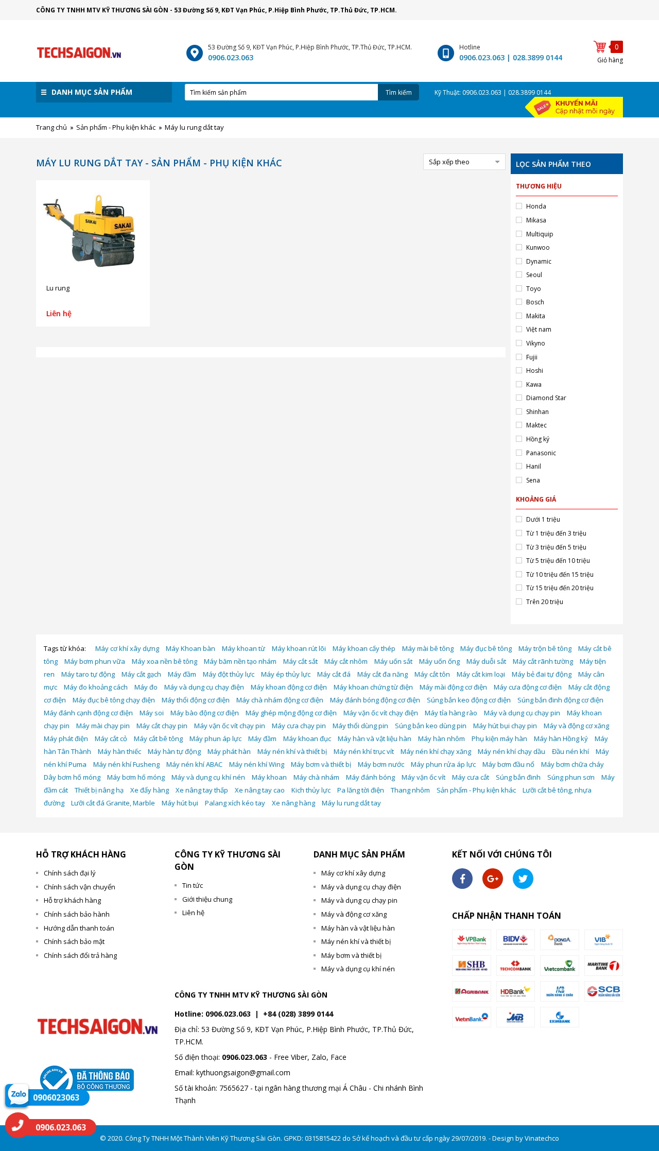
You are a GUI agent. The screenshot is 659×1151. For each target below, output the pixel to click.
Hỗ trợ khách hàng (72, 900)
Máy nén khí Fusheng (126, 764)
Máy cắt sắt (300, 661)
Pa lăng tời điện (360, 790)
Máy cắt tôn (432, 674)
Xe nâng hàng (293, 803)
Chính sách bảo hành (77, 914)
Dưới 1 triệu (543, 519)
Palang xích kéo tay (235, 803)
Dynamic (538, 261)
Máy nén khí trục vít (364, 751)
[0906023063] (16, 1095)
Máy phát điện (66, 738)
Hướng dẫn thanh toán (79, 928)
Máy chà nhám (316, 777)
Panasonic (541, 453)
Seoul (534, 274)
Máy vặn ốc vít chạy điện (380, 712)
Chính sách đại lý (70, 873)
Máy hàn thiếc (119, 751)
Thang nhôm (410, 790)
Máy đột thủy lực (228, 674)
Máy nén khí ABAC (194, 764)
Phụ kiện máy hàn (499, 738)
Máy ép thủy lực (285, 674)
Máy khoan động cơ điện (289, 687)
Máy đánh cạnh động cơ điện (88, 712)
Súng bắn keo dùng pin (430, 725)
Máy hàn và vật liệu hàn (374, 738)
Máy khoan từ (243, 648)
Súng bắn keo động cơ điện (469, 700)
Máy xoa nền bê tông (164, 661)
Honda (536, 206)
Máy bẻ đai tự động (541, 674)
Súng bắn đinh (518, 777)
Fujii (531, 357)
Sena (533, 480)
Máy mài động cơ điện (453, 687)
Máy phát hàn (229, 751)
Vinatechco (542, 1138)
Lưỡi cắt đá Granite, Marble (113, 803)
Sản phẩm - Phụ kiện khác (476, 790)
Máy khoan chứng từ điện (373, 687)
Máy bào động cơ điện (204, 712)
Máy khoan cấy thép (364, 648)
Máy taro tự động (88, 674)
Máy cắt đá (334, 674)
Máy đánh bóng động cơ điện (375, 700)
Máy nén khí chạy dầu (511, 751)
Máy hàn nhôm (441, 738)
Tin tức (192, 885)
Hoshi (534, 370)
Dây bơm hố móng (72, 777)
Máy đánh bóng (370, 777)
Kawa (534, 384)
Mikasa (536, 220)
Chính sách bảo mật (74, 941)
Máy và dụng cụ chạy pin (522, 712)
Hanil (533, 466)
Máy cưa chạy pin (299, 725)
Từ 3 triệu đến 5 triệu (556, 547)
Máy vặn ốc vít (423, 777)
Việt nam (538, 329)
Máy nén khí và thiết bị (292, 751)
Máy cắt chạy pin (161, 725)
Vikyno (535, 343)
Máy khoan (269, 777)
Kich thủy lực (311, 790)
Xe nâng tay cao (260, 790)
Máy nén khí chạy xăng (436, 751)
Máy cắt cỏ (111, 738)
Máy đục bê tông (486, 648)
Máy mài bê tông (428, 648)
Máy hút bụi (180, 803)
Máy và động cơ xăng (576, 725)
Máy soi (152, 712)
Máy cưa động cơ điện (528, 687)
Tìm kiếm (399, 92)
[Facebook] (462, 878)
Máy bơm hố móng (136, 777)
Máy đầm (182, 674)
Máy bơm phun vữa (94, 661)
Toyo (533, 288)
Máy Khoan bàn (190, 648)
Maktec (536, 425)
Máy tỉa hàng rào (451, 712)
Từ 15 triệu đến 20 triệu (560, 587)
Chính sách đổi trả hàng (80, 955)
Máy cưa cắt (470, 777)
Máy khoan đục (307, 738)
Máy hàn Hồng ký (561, 738)
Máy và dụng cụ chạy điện (204, 687)
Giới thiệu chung (207, 899)
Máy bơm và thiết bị (321, 764)
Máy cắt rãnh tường (543, 661)
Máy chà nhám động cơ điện (279, 700)
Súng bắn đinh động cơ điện (560, 700)
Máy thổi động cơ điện (196, 700)
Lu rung (58, 288)
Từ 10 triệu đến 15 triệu (560, 574)
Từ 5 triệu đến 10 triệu (558, 560)
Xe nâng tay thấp (202, 790)
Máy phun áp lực (215, 738)
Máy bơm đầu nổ (508, 764)
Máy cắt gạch (141, 674)
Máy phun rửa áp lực (443, 764)
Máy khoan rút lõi (299, 648)
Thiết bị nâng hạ (99, 790)
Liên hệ (193, 912)
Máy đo (146, 687)
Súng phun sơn (571, 777)
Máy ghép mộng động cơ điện (291, 712)
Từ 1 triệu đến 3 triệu (556, 533)
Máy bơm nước (381, 764)
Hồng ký (537, 439)
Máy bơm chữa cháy (572, 764)
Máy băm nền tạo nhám (240, 661)
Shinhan (537, 411)
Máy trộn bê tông (544, 648)
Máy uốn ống (439, 661)
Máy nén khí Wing (256, 764)
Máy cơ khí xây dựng (127, 648)
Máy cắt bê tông (158, 738)
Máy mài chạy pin (103, 725)
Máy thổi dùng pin (360, 725)
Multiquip (539, 234)
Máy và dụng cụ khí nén (208, 777)
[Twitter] (523, 878)
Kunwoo (538, 247)
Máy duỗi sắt (486, 661)
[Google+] (492, 878)
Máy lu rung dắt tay (351, 803)
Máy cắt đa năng (382, 674)
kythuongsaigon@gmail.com (243, 1072)
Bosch (535, 302)
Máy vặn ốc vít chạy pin (229, 725)
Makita (535, 316)
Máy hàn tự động (174, 751)
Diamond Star (546, 397)
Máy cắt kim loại (481, 674)
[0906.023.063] (18, 1125)
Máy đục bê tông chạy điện (114, 700)
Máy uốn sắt (393, 661)
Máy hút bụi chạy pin (505, 725)
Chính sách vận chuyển (79, 886)
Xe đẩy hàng (149, 790)
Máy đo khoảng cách (96, 687)
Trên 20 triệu (544, 601)
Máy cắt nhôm (346, 661)
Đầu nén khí (570, 751)
